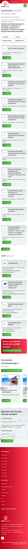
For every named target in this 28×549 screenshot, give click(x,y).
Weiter (26, 388)
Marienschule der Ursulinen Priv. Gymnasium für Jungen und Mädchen (16, 117)
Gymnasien (11, 20)
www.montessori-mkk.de (12, 312)
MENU (25, 5)
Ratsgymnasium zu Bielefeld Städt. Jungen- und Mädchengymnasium (16, 65)
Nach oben (6, 249)
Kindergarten (4, 455)
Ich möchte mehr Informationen (12, 350)
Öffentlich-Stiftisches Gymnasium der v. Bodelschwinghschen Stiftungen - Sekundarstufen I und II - (16, 173)
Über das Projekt (5, 492)
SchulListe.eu (4, 20)
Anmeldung (3, 483)
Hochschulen (4, 476)
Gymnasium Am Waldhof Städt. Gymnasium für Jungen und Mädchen (17, 101)
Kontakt (2, 504)
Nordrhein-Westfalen (20, 20)
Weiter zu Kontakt (6, 441)
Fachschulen (4, 473)
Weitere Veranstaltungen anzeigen (11, 370)
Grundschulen (4, 458)
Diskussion (3, 495)
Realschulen (4, 464)
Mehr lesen (6, 57)
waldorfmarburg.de (10, 331)
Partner (2, 501)
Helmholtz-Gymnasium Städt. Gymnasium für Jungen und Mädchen (16, 83)
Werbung (3, 489)
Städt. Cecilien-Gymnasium (16, 48)
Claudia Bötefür (13, 263)
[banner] (5, 4)
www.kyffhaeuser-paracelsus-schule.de (15, 293)
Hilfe (2, 498)
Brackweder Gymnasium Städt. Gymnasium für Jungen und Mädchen (17, 153)
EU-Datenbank (13, 1)
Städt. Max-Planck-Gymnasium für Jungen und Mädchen (16, 135)
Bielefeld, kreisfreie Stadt (7, 21)
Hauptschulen (4, 461)
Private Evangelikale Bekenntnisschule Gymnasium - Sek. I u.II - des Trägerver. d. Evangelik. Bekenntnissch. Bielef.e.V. (16, 230)
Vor (1, 388)
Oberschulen (4, 470)
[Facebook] (2, 538)
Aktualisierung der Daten (6, 486)
